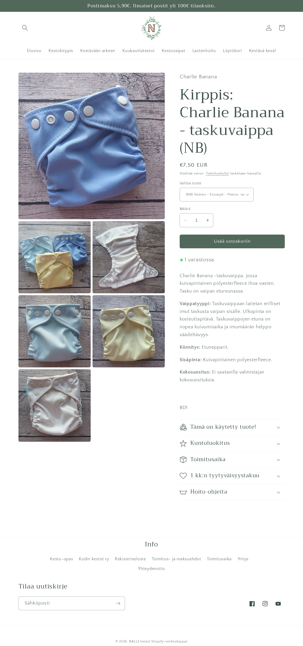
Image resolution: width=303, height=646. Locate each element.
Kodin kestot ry (94, 559)
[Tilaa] (118, 603)
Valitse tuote (190, 183)
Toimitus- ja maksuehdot (176, 559)
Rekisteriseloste (130, 559)
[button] (24, 27)
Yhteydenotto (151, 568)
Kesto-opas (61, 559)
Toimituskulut (217, 173)
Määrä (185, 209)
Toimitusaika (219, 559)
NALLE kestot (139, 641)
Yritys (243, 559)
